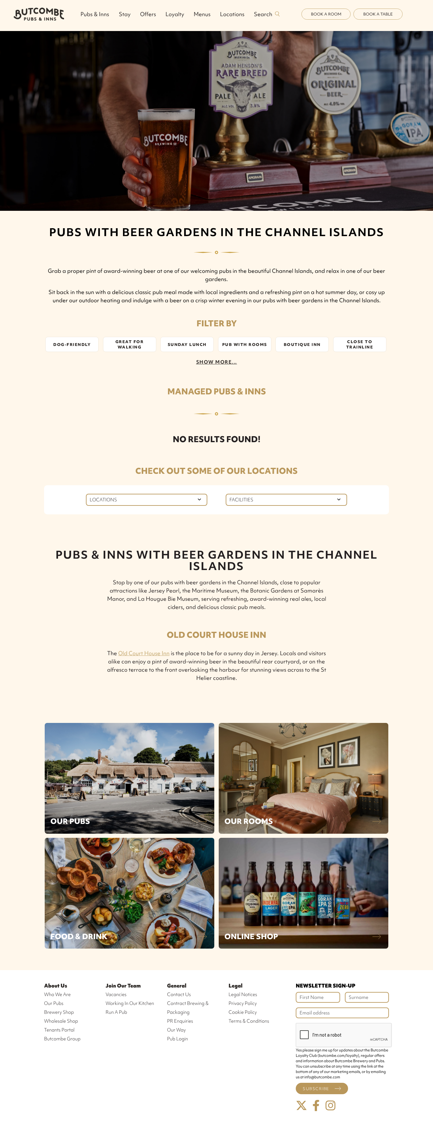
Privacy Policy (243, 1003)
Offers (148, 14)
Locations (232, 14)
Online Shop (251, 936)
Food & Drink (78, 936)
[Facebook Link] (316, 1106)
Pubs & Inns (95, 14)
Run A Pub (116, 1012)
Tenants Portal (59, 1030)
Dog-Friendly (72, 344)
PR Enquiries (180, 1021)
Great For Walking (129, 344)
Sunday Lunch (187, 344)
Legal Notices (243, 994)
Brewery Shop (59, 1012)
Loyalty (174, 14)
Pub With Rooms (244, 344)
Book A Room (326, 14)
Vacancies (116, 994)
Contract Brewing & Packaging (188, 1007)
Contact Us (179, 994)
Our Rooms (248, 821)
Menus (202, 14)
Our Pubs (70, 821)
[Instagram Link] (330, 1106)
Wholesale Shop (61, 1021)
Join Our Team (123, 985)
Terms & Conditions (249, 1021)
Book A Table (378, 14)
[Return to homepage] (39, 14)
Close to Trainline (359, 344)
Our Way (176, 1030)
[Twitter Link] (301, 1106)
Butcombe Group (62, 1039)
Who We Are (57, 994)
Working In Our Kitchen (130, 1003)
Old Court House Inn (144, 653)
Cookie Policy (243, 1012)
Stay (125, 14)
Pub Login (177, 1039)
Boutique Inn (302, 344)
